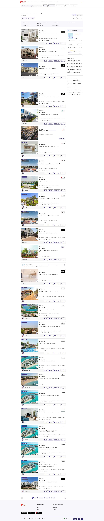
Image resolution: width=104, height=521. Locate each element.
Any (73, 15)
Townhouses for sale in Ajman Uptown (73, 85)
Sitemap (43, 518)
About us (39, 507)
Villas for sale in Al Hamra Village (72, 61)
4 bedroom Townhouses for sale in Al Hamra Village (76, 66)
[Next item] (81, 40)
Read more (70, 52)
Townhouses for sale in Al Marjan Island (74, 83)
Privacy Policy (31, 518)
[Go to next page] (65, 498)
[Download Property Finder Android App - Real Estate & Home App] (31, 513)
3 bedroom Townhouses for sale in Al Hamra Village (76, 63)
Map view (25, 18)
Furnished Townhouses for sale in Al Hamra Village (76, 67)
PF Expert (54, 509)
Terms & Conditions (24, 518)
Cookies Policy (38, 518)
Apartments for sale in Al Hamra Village (73, 60)
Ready (81, 15)
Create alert (32, 18)
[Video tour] (24, 58)
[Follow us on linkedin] (82, 519)
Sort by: (74, 18)
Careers (38, 509)
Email (51, 43)
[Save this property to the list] (62, 43)
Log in (82, 1)
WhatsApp (57, 43)
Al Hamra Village (27, 5)
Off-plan (77, 15)
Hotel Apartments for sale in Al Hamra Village (75, 71)
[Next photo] (37, 35)
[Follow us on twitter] (79, 519)
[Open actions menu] (64, 43)
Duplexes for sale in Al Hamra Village (73, 72)
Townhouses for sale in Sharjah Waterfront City (75, 81)
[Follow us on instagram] (74, 519)
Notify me (56, 265)
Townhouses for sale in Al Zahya (72, 78)
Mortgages (56, 1)
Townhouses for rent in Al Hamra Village (74, 89)
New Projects (37, 1)
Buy (28, 1)
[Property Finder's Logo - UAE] (23, 2)
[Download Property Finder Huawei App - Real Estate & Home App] (39, 513)
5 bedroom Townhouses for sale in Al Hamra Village (76, 74)
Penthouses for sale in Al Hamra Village (74, 69)
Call (46, 43)
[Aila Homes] (43, 133)
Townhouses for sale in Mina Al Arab (73, 80)
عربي (61, 518)
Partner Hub (55, 507)
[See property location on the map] (37, 40)
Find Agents (51, 1)
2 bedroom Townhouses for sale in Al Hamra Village (76, 64)
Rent (32, 1)
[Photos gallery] (29, 35)
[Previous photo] (22, 35)
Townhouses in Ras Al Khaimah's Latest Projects (75, 94)
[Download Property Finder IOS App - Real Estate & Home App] (24, 513)
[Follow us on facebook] (76, 519)
